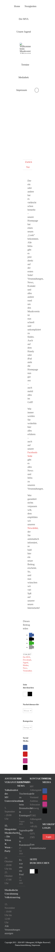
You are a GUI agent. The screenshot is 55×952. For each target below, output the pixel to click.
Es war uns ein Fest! (21, 867)
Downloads (27, 660)
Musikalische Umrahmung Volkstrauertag (9, 894)
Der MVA (26, 657)
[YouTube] (25, 754)
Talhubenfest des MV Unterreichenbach (9, 795)
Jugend (25, 663)
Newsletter (33, 528)
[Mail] (25, 767)
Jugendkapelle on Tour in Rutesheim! (21, 837)
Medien (25, 665)
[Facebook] (25, 747)
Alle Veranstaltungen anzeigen (12, 930)
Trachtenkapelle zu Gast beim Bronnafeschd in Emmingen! (21, 804)
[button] (36, 90)
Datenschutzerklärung (23, 945)
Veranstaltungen (29, 671)
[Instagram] (25, 760)
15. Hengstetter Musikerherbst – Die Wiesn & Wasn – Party (9, 838)
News (25, 668)
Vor (28, 167)
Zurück (28, 162)
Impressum (36, 945)
